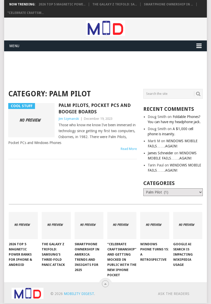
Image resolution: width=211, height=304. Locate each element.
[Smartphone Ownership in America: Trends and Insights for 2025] (89, 225)
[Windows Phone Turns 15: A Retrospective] (154, 225)
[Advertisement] (102, 69)
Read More (129, 149)
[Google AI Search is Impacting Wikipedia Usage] (187, 225)
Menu (14, 46)
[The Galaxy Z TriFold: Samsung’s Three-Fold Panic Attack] (56, 225)
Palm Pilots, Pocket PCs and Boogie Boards (94, 108)
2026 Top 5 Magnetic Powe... (62, 4)
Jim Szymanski (68, 119)
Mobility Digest (79, 294)
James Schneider (160, 153)
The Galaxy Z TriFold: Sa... (114, 4)
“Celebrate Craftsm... (25, 13)
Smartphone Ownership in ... (168, 4)
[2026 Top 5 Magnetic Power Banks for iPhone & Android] (23, 225)
